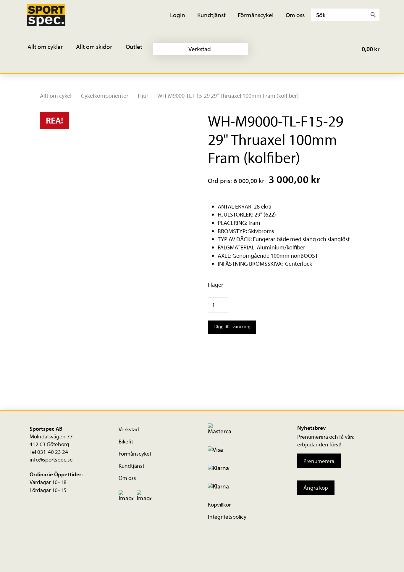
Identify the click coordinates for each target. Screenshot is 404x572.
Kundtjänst (131, 465)
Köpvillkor (219, 504)
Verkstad (129, 429)
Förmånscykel (135, 453)
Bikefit (126, 441)
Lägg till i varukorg (232, 326)
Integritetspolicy (227, 516)
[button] (49, 49)
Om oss (127, 477)
